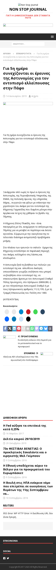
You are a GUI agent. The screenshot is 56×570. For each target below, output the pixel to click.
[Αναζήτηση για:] (28, 43)
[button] (51, 36)
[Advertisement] (28, 166)
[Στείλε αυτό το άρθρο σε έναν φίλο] (23, 329)
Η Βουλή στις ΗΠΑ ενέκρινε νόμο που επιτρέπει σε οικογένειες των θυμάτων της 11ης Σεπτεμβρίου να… (28, 488)
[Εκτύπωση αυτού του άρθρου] (28, 329)
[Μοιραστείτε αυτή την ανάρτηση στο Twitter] (10, 329)
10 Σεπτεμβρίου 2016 (17, 497)
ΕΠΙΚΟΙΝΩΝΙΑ (10, 540)
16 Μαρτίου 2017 (15, 433)
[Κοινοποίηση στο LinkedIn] (14, 329)
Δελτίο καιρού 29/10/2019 (21, 439)
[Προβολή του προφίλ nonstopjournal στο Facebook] (4, 558)
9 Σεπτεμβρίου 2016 (16, 460)
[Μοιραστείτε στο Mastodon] (37, 329)
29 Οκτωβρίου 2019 (16, 443)
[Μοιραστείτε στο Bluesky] (45, 329)
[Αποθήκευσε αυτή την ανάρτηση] (18, 329)
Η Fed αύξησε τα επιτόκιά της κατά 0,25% (24, 427)
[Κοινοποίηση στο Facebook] (5, 329)
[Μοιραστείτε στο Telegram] (41, 329)
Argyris (34, 96)
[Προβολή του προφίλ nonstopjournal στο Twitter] (8, 558)
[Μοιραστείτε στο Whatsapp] (32, 329)
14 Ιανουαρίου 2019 (16, 96)
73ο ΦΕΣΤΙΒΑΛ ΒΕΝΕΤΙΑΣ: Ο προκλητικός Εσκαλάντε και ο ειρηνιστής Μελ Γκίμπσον (25, 452)
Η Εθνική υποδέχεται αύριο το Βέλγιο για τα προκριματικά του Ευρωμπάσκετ (26, 469)
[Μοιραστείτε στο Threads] (50, 329)
